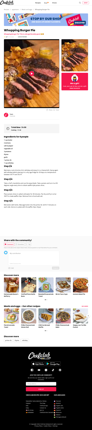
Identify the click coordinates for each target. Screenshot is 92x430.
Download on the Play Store (53, 364)
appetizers (15, 9)
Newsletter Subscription (33, 401)
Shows (54, 3)
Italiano (58, 415)
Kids (27, 405)
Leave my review (22, 36)
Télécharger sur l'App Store (38, 364)
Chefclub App (44, 405)
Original (28, 403)
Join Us (42, 410)
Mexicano (59, 412)
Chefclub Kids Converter (47, 412)
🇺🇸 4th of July (29, 410)
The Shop (42, 403)
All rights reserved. (57, 424)
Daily (27, 408)
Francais (58, 401)
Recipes (38, 3)
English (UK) (59, 405)
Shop (86, 3)
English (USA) (60, 408)
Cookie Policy (47, 426)
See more (85, 306)
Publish (55, 268)
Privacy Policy (38, 426)
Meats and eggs (27, 9)
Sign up (41, 389)
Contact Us (43, 408)
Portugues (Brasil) (61, 417)
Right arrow (88, 285)
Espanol (58, 410)
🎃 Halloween (30, 412)
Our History (43, 401)
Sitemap (55, 426)
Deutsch (58, 403)
